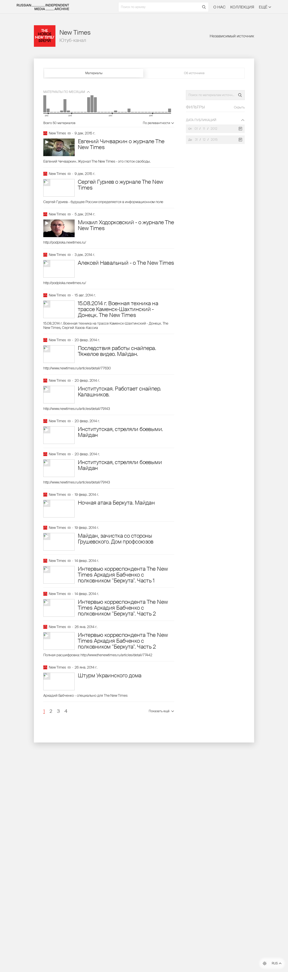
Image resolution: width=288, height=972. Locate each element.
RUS (275, 963)
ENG (275, 959)
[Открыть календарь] (240, 129)
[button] (44, 711)
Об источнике (194, 73)
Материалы (93, 73)
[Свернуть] (243, 120)
